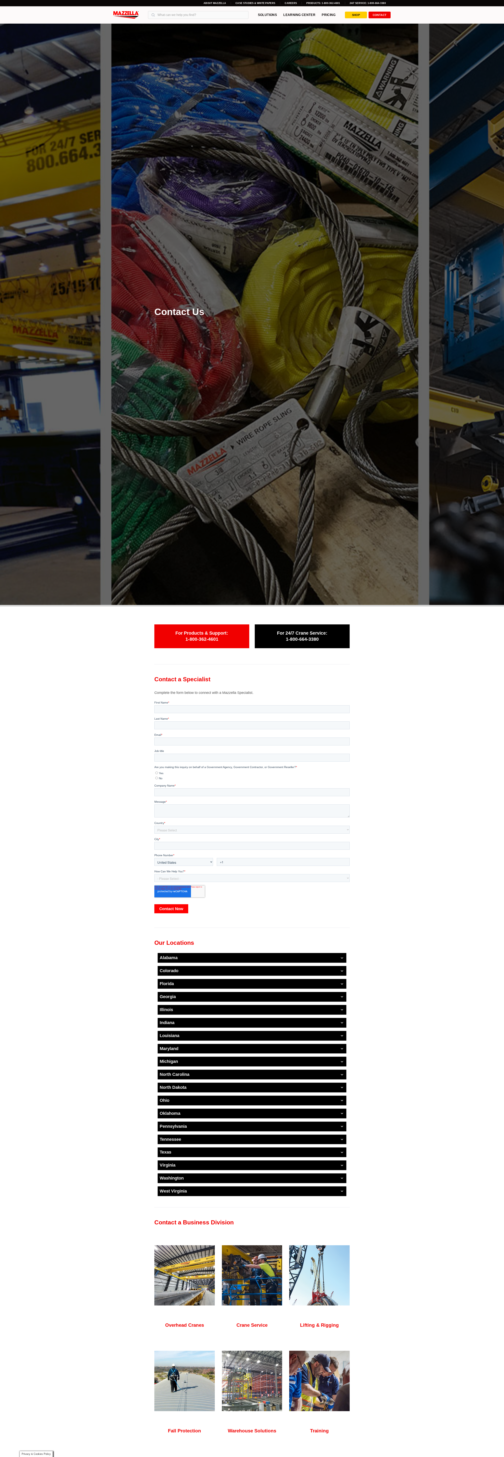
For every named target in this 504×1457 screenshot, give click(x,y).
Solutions (267, 15)
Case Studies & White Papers (255, 3)
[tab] (252, 958)
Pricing (328, 15)
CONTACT (379, 15)
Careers (291, 3)
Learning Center (299, 15)
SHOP (356, 15)
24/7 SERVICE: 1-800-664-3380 (368, 3)
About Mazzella (215, 3)
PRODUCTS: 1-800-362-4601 (323, 3)
